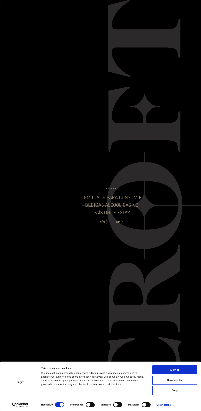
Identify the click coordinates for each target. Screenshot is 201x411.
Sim (118, 221)
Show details (163, 404)
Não (102, 221)
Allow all (174, 369)
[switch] (90, 404)
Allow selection (174, 380)
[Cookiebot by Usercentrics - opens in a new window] (20, 405)
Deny (175, 390)
